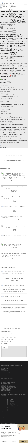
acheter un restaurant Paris (6, 388)
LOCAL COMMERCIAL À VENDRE (16, 36)
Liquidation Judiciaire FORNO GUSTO (8, 409)
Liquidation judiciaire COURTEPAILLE (8, 406)
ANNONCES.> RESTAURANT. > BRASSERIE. (12, 14)
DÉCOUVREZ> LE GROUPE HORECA (12, 9)
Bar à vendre (3, 369)
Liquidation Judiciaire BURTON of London (9, 407)
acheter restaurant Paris (6, 390)
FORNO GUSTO (14, 60)
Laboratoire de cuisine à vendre (7, 373)
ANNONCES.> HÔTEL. (12, 25)
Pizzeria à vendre (4, 370)
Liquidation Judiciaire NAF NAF (7, 401)
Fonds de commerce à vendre (7, 378)
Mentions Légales (6, 341)
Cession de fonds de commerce (7, 376)
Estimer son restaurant (5, 383)
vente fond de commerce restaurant (8, 423)
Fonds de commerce (5, 377)
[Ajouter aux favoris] (1, 28)
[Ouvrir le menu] (17, 15)
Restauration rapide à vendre (7, 372)
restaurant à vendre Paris (6, 385)
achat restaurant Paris (5, 389)
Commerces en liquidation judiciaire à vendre (9, 405)
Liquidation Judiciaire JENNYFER (8, 403)
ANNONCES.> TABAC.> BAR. (12, 30)
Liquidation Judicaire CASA (6, 402)
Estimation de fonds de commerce (8, 382)
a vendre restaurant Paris (6, 392)
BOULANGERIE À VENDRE (17, 22)
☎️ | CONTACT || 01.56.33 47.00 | (12, 76)
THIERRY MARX (14, 68)
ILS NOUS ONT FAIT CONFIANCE (11, 64)
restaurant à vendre (4, 422)
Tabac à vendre (4, 371)
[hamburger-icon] (25, 3)
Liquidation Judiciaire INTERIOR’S (8, 410)
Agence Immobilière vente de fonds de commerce (11, 365)
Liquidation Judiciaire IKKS (6, 400)
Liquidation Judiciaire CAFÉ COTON (8, 404)
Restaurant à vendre (5, 366)
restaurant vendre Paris (6, 391)
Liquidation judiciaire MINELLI (7, 408)
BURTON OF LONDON (16, 56)
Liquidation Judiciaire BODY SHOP (7, 411)
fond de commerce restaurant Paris (8, 387)
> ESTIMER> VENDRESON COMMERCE (12, 5)
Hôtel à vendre (4, 374)
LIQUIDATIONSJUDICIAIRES (12, 40)
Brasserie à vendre (4, 368)
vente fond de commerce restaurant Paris (9, 386)
